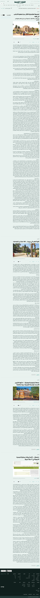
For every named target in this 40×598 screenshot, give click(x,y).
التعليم (38, 11)
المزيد (17, 6)
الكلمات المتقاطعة (37, 590)
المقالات (29, 575)
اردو (33, 1)
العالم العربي (38, 575)
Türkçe (35, 1)
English (37, 1)
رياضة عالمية (29, 586)
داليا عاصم (35, 478)
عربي (38, 1)
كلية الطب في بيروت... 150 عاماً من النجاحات (26, 242)
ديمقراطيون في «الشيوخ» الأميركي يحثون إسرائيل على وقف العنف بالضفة (27, 8)
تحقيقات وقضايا (23, 585)
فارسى (31, 1)
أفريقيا (34, 579)
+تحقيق (24, 586)
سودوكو (38, 591)
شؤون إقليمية (38, 580)
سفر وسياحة (33, 585)
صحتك (15, 575)
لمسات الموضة (33, 586)
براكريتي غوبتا (35, 38)
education (34, 374)
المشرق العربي (37, 579)
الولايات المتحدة (33, 575)
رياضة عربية (29, 585)
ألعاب (19, 6)
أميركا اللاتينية (33, 580)
